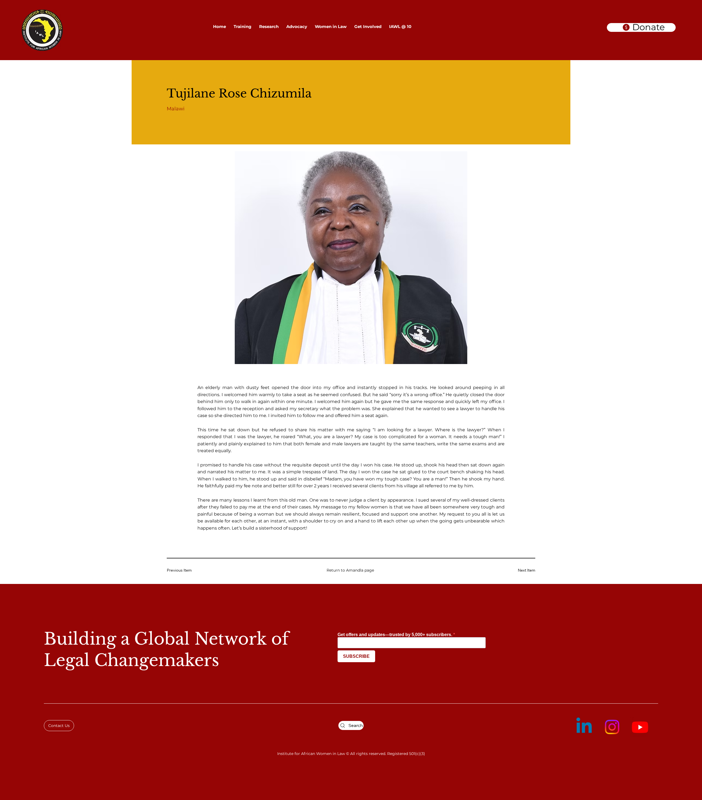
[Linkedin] (584, 727)
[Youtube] (640, 727)
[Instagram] (612, 727)
